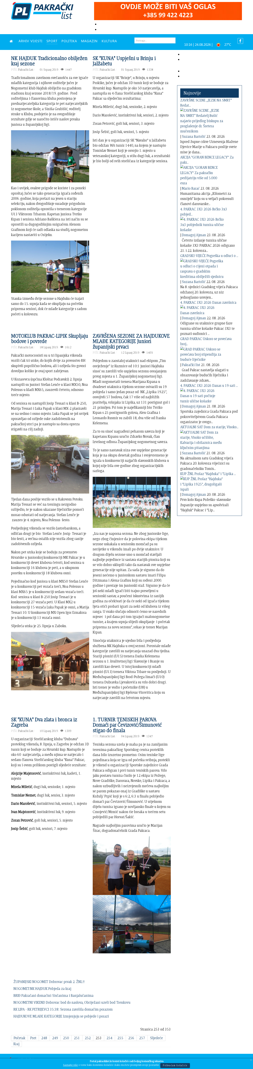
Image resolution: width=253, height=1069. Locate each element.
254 (109, 1037)
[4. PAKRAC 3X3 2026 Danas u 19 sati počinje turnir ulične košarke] (202, 395)
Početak (19, 1037)
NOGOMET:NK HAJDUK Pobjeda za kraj (42, 988)
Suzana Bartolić (194, 136)
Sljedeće (156, 1037)
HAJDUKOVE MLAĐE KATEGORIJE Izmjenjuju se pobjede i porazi (61, 1016)
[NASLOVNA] (12, 41)
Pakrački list (191, 364)
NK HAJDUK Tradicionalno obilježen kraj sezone (49, 61)
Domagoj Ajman (194, 234)
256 (131, 1037)
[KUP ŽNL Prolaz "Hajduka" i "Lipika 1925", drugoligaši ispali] (202, 483)
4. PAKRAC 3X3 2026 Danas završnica (208, 302)
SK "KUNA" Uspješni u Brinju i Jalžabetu (124, 61)
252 (88, 1037)
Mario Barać (191, 188)
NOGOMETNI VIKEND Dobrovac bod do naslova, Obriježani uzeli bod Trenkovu (71, 1002)
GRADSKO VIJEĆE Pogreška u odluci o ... (209, 255)
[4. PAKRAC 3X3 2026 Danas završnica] (202, 309)
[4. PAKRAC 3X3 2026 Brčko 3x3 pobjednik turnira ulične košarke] (202, 223)
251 (77, 1037)
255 (120, 1037)
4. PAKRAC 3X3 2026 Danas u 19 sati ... (209, 385)
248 (44, 1037)
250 (66, 1037)
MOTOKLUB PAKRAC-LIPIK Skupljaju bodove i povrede (49, 338)
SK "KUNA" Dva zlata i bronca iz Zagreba (44, 722)
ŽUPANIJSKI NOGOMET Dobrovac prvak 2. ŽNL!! (48, 981)
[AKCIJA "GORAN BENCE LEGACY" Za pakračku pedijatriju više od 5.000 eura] (202, 174)
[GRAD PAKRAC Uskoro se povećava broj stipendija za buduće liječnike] (202, 353)
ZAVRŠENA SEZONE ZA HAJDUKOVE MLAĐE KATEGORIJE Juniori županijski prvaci (131, 341)
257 (142, 1037)
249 (55, 1037)
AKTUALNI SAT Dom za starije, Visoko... (209, 426)
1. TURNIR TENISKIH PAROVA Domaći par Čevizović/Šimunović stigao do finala (127, 725)
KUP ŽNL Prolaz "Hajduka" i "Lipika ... (208, 473)
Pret (33, 1037)
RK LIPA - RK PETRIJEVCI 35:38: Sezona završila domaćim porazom (63, 1009)
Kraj (16, 1043)
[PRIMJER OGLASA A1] (168, 10)
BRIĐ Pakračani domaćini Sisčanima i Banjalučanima (53, 995)
